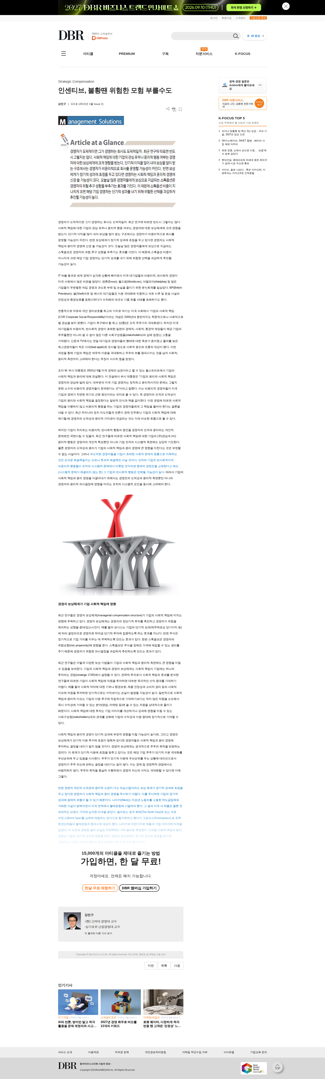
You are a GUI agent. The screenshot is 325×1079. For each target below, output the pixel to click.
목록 (164, 965)
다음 (177, 965)
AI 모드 (255, 35)
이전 (151, 965)
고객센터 (240, 18)
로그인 (214, 18)
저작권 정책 (122, 1052)
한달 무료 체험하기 (100, 888)
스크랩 (180, 109)
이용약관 (93, 1052)
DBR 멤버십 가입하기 (139, 888)
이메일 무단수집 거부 (194, 1052)
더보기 (168, 109)
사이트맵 (229, 1052)
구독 (165, 54)
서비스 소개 (65, 1052)
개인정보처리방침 (155, 1052)
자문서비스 (204, 54)
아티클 (88, 54)
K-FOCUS (242, 54)
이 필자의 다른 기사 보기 (98, 933)
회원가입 (227, 18)
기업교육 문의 (258, 18)
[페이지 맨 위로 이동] (279, 1068)
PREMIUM (127, 54)
